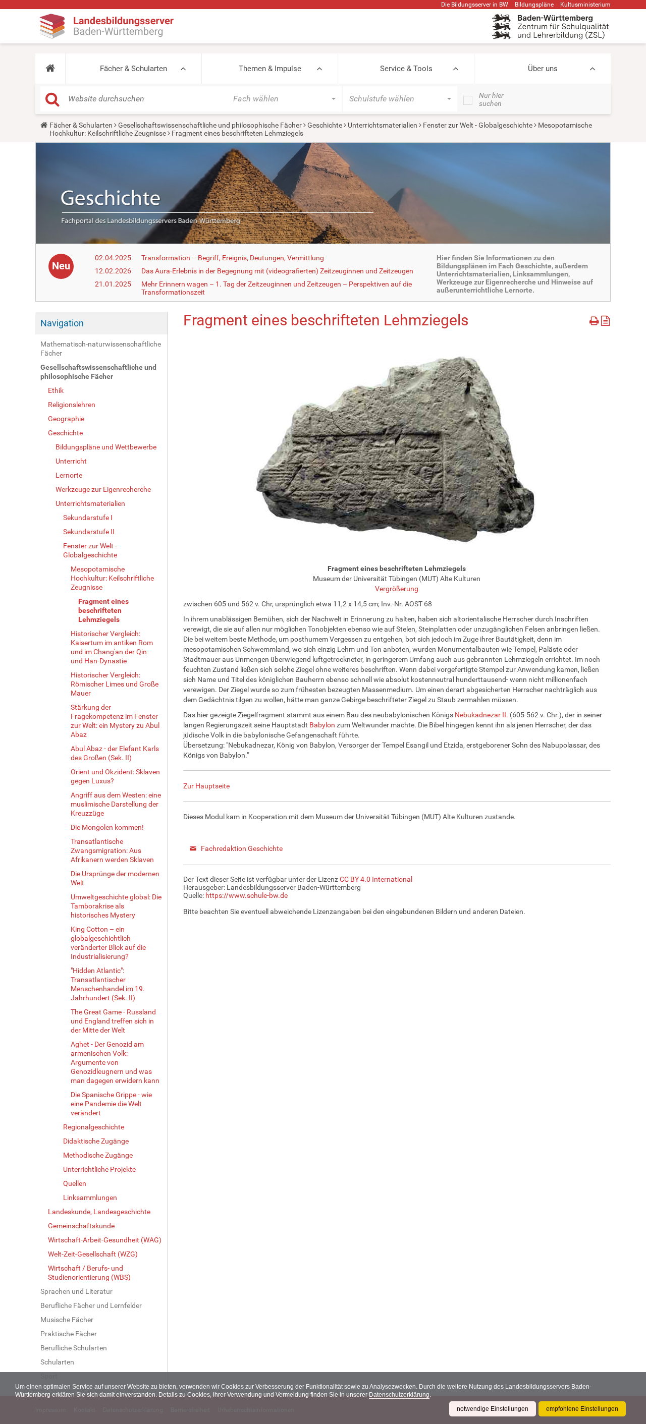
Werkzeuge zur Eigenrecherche (103, 489)
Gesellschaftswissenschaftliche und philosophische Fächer (210, 125)
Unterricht (71, 461)
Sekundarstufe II (89, 532)
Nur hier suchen (491, 99)
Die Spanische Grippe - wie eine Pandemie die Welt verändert (111, 1104)
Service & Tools (406, 68)
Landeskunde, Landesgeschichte (99, 1212)
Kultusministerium (585, 4)
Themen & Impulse (270, 68)
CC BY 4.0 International (376, 879)
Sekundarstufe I (88, 518)
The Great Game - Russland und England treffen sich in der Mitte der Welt (113, 1021)
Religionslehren (71, 405)
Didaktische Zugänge (96, 1141)
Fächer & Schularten (133, 68)
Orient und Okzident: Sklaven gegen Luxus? (115, 776)
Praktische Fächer (68, 1334)
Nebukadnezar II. (481, 715)
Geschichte (324, 125)
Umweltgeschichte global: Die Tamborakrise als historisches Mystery (116, 906)
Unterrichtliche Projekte (99, 1169)
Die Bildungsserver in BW (474, 4)
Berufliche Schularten (73, 1348)
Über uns (543, 68)
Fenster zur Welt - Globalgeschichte (477, 125)
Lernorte (69, 475)
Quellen (74, 1183)
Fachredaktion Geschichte (242, 848)
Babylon (322, 725)
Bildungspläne (534, 4)
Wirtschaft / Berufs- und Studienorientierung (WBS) (89, 1272)
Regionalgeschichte (93, 1127)
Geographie (66, 419)
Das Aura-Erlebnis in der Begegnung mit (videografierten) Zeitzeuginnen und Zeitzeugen (277, 271)
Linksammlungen (90, 1197)
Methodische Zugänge (98, 1155)
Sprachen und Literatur (76, 1291)
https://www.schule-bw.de (246, 895)
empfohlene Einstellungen (582, 1408)
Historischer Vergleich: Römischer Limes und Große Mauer (114, 684)
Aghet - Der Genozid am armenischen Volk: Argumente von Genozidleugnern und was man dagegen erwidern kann (115, 1062)
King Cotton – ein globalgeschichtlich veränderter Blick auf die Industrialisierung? (108, 942)
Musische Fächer (66, 1320)
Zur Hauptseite (206, 786)
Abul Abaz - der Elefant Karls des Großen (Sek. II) (115, 753)
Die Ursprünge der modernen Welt (115, 878)
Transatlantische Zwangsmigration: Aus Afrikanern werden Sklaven (112, 850)
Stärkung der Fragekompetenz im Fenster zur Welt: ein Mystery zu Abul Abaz (115, 720)
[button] (50, 68)
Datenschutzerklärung (399, 1394)
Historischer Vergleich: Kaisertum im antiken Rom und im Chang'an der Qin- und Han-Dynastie (112, 647)
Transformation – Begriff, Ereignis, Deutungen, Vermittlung (232, 258)
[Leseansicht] (605, 319)
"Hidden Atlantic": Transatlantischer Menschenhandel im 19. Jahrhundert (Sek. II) (108, 984)
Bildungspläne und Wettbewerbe (106, 447)
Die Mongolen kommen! (107, 827)
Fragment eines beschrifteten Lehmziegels (103, 610)
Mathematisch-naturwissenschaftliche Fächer (100, 348)
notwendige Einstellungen (492, 1408)
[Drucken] (595, 319)
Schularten (57, 1362)
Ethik (56, 390)
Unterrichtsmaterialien (382, 125)
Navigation (62, 323)
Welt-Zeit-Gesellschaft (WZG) (93, 1254)
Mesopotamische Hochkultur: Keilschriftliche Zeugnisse (112, 578)
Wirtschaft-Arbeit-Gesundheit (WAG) (105, 1240)
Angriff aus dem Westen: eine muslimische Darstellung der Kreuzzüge (116, 804)
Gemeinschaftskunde (81, 1226)
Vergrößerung (396, 589)
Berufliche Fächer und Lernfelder (91, 1305)
